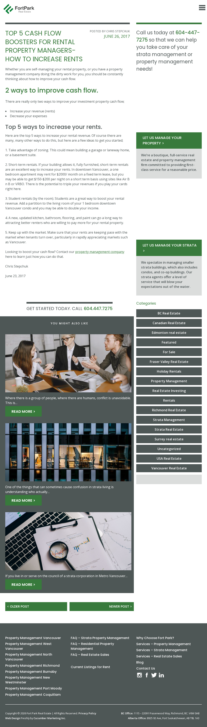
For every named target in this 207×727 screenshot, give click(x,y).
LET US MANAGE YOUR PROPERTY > (162, 140)
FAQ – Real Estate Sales (90, 654)
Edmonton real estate (169, 332)
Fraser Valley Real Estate (169, 361)
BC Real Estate (169, 313)
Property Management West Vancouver (28, 646)
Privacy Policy (87, 713)
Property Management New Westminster (27, 680)
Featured (169, 342)
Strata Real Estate (169, 429)
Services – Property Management (163, 644)
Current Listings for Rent (90, 667)
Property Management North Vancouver (28, 657)
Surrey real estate (169, 439)
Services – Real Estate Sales (159, 656)
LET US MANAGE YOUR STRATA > (170, 248)
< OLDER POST (18, 606)
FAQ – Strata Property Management (100, 638)
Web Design (12, 718)
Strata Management (169, 420)
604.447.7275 (98, 308)
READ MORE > (23, 411)
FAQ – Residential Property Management (92, 646)
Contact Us (145, 668)
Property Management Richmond (32, 665)
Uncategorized (169, 449)
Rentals (169, 400)
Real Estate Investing (169, 391)
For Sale (169, 352)
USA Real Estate (169, 458)
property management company (99, 252)
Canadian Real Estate (169, 323)
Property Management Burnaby (31, 671)
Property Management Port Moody (33, 688)
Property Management (169, 381)
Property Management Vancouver (33, 638)
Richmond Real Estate (169, 410)
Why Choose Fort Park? (155, 638)
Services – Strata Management (161, 650)
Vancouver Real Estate (169, 468)
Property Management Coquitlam (33, 694)
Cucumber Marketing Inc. (50, 718)
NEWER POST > (120, 606)
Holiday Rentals (169, 371)
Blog (140, 662)
